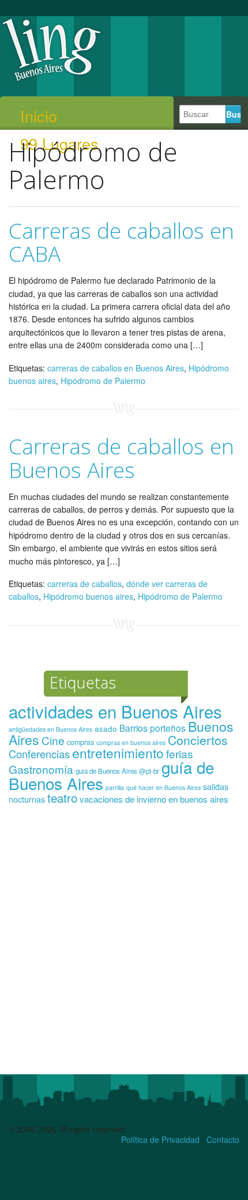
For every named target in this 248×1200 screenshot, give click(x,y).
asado (106, 728)
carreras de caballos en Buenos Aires (115, 368)
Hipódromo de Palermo (103, 380)
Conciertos (198, 739)
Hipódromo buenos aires (88, 596)
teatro (62, 797)
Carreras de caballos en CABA (121, 242)
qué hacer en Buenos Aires (163, 787)
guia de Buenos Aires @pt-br (117, 771)
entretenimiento (118, 752)
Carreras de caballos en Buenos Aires (121, 457)
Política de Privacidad (160, 1139)
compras (80, 742)
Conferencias (39, 753)
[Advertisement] (124, 945)
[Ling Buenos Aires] (52, 80)
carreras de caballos (84, 583)
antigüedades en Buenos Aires (50, 729)
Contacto (222, 1139)
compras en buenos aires (131, 742)
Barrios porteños (152, 727)
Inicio (38, 116)
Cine (53, 740)
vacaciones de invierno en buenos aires (154, 799)
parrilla (115, 787)
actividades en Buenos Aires (115, 711)
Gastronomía (41, 769)
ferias (179, 753)
